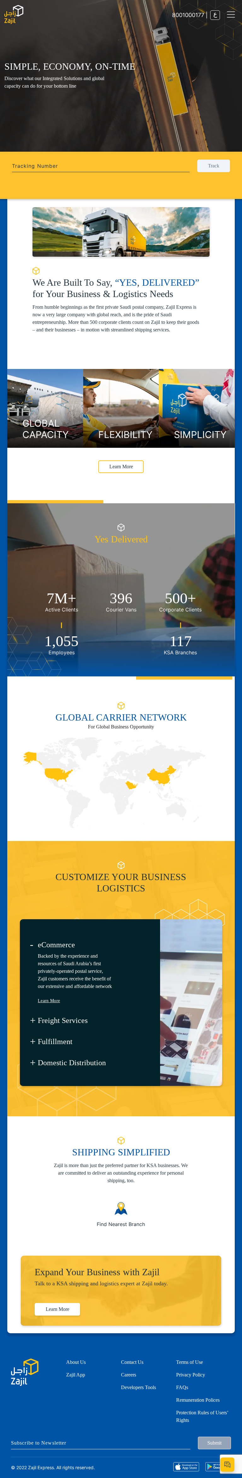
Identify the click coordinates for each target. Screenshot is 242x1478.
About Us (76, 1362)
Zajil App (75, 1374)
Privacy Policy (190, 1374)
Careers (128, 1374)
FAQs (182, 1387)
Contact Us (132, 1362)
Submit (214, 1443)
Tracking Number (35, 166)
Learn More (27, 122)
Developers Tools (138, 1387)
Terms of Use (189, 1362)
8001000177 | (190, 15)
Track (213, 165)
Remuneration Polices (198, 1400)
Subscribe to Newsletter (38, 1443)
